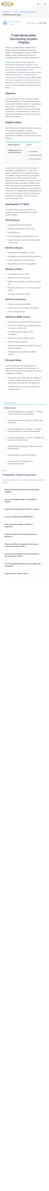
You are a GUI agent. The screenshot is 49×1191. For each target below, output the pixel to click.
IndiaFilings (6, 12)
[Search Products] (38, 4)
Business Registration (28, 12)
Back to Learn (10, 403)
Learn (15, 12)
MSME (7, 62)
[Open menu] (45, 4)
